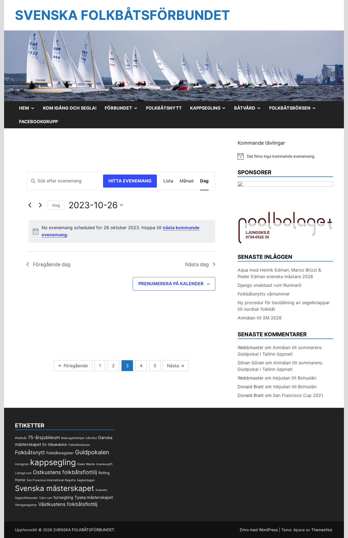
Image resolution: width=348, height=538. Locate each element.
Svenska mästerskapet (54, 488)
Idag (56, 205)
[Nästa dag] (40, 205)
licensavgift (104, 464)
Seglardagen (86, 480)
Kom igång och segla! (70, 108)
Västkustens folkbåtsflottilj (67, 504)
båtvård (91, 438)
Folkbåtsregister (60, 453)
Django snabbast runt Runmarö (270, 285)
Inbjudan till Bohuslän (294, 378)
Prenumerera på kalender (171, 283)
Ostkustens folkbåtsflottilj (65, 472)
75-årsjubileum (44, 437)
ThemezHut (321, 529)
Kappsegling (210, 110)
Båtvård (249, 110)
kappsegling (53, 462)
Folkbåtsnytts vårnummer (264, 294)
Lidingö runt (23, 473)
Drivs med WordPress (259, 529)
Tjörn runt (45, 498)
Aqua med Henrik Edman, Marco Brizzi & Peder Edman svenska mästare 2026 (279, 273)
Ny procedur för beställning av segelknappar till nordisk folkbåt (284, 306)
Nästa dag (197, 264)
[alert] (122, 231)
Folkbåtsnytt (164, 108)
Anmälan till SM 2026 (260, 318)
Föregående (73, 365)
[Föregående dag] (29, 205)
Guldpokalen (92, 452)
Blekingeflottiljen (73, 438)
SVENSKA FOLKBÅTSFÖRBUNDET (122, 15)
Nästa (175, 365)
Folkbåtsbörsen (294, 110)
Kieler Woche (86, 464)
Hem (29, 110)
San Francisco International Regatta (51, 480)
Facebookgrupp (38, 121)
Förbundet (123, 110)
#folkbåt (21, 438)
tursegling (63, 497)
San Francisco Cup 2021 (298, 395)
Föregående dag (51, 264)
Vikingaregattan (26, 505)
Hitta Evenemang (129, 181)
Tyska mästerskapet (93, 497)
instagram (22, 464)
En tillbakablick (54, 444)
